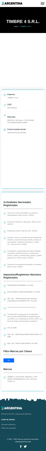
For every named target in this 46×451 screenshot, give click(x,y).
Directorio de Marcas (8, 424)
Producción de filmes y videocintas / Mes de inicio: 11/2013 (24, 223)
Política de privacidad (8, 428)
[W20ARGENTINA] (12, 3)
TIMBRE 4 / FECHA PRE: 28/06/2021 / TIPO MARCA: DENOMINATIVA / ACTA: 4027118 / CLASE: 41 (22, 379)
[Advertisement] (23, 56)
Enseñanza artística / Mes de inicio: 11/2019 (22, 231)
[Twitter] (25, 447)
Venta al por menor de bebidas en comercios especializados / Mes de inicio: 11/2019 (22, 214)
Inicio (16, 26)
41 (9, 360)
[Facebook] (20, 447)
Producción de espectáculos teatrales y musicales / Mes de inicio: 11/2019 (24, 266)
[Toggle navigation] (42, 3)
